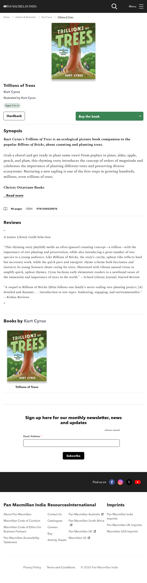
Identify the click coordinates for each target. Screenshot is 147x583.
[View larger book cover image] (73, 51)
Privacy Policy (32, 567)
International (82, 504)
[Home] (20, 6)
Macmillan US (77, 538)
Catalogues (55, 520)
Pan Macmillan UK (80, 531)
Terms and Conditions (61, 567)
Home (7, 17)
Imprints (115, 504)
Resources (58, 504)
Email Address (32, 436)
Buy (50, 533)
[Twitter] (129, 482)
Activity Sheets (57, 540)
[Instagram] (120, 482)
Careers (53, 527)
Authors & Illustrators (25, 17)
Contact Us (55, 514)
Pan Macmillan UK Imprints (124, 525)
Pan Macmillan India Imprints (120, 516)
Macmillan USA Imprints (122, 531)
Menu (132, 6)
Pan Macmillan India (25, 504)
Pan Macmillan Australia (84, 514)
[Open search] (114, 6)
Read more (14, 195)
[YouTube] (138, 482)
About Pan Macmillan (17, 514)
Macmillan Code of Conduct (22, 520)
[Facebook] (112, 482)
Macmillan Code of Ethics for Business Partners (22, 529)
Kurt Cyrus (47, 17)
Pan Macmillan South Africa (86, 520)
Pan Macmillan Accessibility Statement (21, 540)
